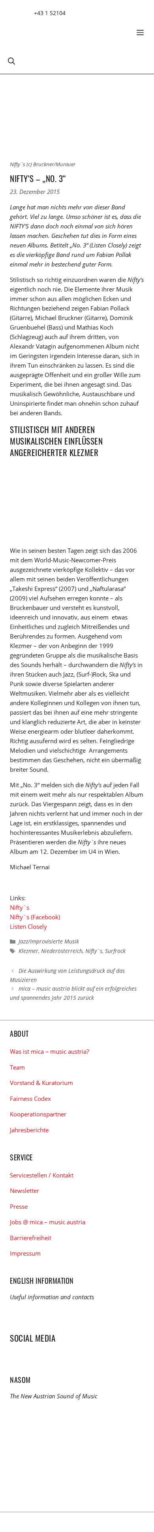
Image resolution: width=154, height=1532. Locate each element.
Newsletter (24, 1191)
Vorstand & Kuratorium (41, 1083)
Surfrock (115, 951)
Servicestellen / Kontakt (41, 1175)
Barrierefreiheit (30, 1238)
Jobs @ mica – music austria (47, 1222)
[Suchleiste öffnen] (11, 61)
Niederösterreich (62, 951)
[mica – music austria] (67, 29)
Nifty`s (19, 907)
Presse (19, 1206)
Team (17, 1067)
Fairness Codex (30, 1099)
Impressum (25, 1253)
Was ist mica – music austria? (49, 1051)
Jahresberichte (29, 1130)
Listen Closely (28, 926)
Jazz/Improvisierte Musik (49, 941)
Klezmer (28, 951)
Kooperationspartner (38, 1114)
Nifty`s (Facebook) (35, 917)
